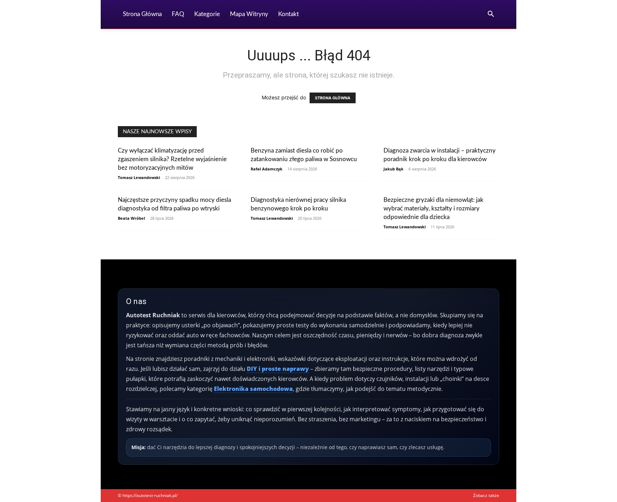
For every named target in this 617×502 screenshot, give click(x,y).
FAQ (178, 14)
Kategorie (207, 14)
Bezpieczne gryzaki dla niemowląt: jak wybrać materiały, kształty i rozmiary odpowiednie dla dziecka (433, 208)
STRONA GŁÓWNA (332, 97)
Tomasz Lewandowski (139, 177)
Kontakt (288, 14)
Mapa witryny (249, 14)
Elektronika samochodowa (253, 389)
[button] (490, 14)
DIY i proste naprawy (278, 369)
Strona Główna (142, 14)
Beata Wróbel (131, 218)
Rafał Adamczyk (266, 169)
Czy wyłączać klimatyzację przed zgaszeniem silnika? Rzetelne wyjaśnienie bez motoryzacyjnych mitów (172, 159)
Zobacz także (486, 495)
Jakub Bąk (393, 169)
